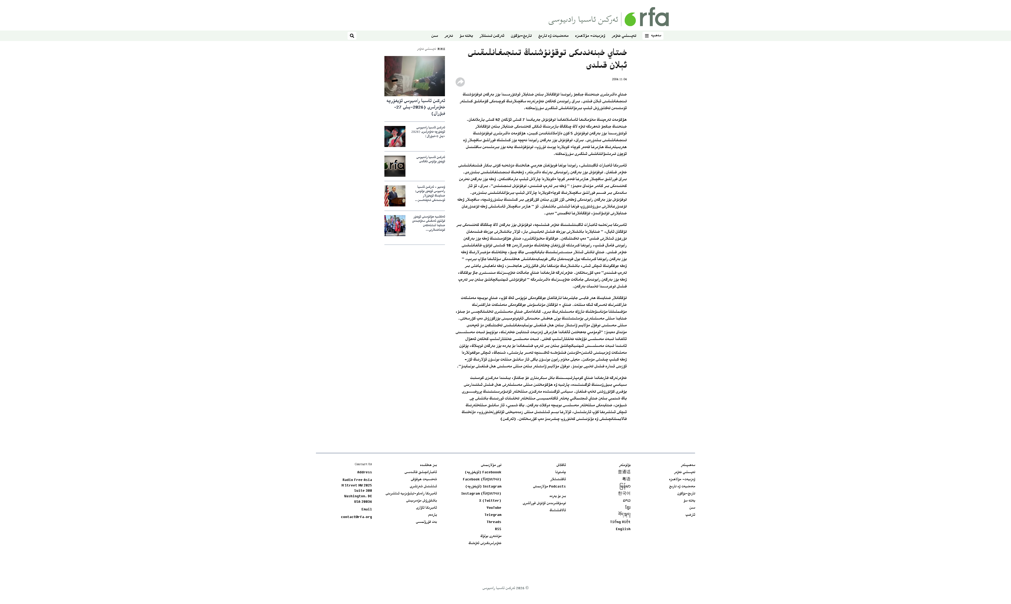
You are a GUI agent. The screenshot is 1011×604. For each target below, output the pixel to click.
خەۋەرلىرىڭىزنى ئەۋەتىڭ (484, 543)
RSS (498, 529)
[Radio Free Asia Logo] (609, 17)
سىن (434, 36)
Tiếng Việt (620, 522)
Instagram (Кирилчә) (481, 493)
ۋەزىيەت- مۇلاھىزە (590, 36)
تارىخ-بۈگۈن (521, 36)
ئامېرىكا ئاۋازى (426, 508)
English (623, 529)
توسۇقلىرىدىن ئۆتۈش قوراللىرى (544, 503)
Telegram (492, 515)
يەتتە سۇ (466, 36)
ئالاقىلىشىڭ (557, 510)
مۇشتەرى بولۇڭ (490, 536)
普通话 (624, 472)
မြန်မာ (625, 486)
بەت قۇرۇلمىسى (426, 522)
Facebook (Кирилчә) (482, 479)
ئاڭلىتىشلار (558, 479)
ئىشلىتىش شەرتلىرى (423, 486)
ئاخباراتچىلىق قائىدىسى (420, 472)
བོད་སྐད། (624, 515)
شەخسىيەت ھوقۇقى (424, 479)
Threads (494, 522)
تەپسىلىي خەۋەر (624, 36)
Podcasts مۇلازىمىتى (549, 486)
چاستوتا (560, 472)
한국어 (624, 493)
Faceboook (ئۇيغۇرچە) (483, 472)
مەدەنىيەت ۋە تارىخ (553, 36)
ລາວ (627, 501)
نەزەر (448, 36)
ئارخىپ (690, 515)
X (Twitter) (490, 501)
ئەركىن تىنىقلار (491, 36)
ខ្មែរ (628, 508)
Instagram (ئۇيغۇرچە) (483, 486)
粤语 (626, 479)
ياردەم (432, 515)
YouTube (494, 508)
